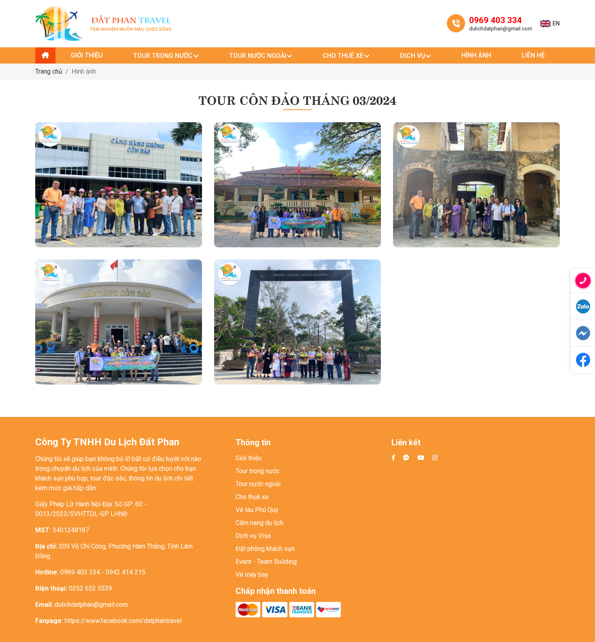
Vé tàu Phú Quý (257, 510)
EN (556, 23)
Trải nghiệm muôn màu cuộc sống (131, 23)
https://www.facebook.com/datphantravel (123, 621)
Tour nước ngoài (258, 484)
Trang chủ (48, 71)
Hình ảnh (84, 71)
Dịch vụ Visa (253, 536)
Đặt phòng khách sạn (265, 549)
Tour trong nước (258, 471)
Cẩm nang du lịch (259, 523)
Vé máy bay (252, 574)
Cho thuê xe (252, 497)
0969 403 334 (495, 20)
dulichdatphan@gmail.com (500, 29)
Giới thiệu (248, 458)
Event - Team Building (266, 561)
